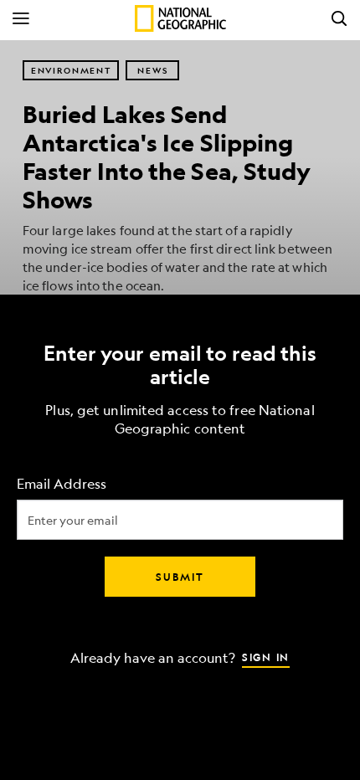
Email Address (61, 484)
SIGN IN (266, 657)
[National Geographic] (180, 18)
